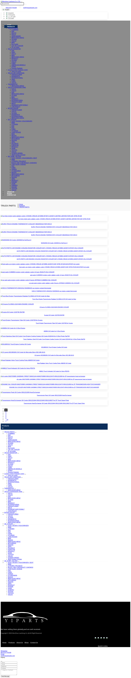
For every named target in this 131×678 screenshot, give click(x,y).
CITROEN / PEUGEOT (18, 161)
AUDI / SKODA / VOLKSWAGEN (21, 121)
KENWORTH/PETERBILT (19, 105)
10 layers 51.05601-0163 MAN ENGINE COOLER (54, 307)
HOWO (13, 66)
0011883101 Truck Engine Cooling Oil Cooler (54, 347)
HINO (13, 52)
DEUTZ (13, 33)
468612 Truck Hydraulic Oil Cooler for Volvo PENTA (54, 371)
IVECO (13, 34)
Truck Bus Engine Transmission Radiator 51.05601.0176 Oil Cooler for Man (54, 299)
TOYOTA (14, 150)
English (7, 9)
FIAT (12, 127)
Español (11, 13)
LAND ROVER (16, 132)
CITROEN (14, 124)
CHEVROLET (15, 106)
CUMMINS (14, 29)
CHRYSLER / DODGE (18, 164)
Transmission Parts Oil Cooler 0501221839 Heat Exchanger (54, 395)
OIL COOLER (12, 119)
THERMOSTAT (13, 84)
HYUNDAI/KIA (16, 171)
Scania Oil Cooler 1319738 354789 (54, 315)
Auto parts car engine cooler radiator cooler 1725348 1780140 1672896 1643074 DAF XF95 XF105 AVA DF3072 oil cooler (54, 267)
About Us (10, 191)
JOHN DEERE (16, 36)
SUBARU (14, 185)
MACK (13, 103)
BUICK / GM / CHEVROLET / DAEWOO (24, 163)
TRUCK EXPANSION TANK (17, 87)
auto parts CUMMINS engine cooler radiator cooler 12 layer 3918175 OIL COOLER (54, 275)
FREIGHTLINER (16, 74)
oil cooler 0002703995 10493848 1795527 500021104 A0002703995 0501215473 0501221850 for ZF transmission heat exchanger (54, 379)
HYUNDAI (14, 131)
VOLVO (13, 41)
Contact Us (11, 195)
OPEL (13, 142)
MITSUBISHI (15, 139)
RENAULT (14, 58)
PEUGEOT (14, 143)
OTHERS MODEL (17, 153)
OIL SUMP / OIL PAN (14, 156)
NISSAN (14, 140)
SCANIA (14, 39)
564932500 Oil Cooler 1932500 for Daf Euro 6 (54, 243)
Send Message (5, 676)
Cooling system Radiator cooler (18, 70)
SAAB (13, 148)
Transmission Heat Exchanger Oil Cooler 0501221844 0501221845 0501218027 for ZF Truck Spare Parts (54, 403)
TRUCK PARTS (13, 28)
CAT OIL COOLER (17, 46)
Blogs (9, 193)
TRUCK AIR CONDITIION (16, 73)
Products (11, 26)
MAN (13, 42)
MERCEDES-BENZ (17, 37)
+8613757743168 (11, 7)
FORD (13, 63)
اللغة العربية (11, 16)
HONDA (14, 169)
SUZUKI (14, 187)
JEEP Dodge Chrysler (18, 155)
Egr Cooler (14, 44)
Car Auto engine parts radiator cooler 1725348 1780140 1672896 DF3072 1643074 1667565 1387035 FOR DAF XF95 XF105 (54, 219)
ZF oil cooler (15, 47)
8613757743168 (6, 652)
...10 (7, 419)
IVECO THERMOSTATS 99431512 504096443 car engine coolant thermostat (54, 291)
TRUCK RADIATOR (14, 49)
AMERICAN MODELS (18, 65)
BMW (13, 122)
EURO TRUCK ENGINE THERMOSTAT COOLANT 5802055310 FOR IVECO (54, 227)
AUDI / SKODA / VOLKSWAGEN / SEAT (24, 158)
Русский (11, 18)
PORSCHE (15, 145)
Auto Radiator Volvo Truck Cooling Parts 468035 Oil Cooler (54, 363)
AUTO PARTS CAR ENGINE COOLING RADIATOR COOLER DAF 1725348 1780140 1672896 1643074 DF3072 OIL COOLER (54, 251)
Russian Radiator (16, 68)
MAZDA (13, 135)
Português (11, 15)
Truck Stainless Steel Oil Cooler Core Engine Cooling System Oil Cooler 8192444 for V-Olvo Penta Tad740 (54, 339)
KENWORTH (15, 76)
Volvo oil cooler (16, 71)
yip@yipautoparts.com (30, 7)
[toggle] (15, 432)
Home (9, 25)
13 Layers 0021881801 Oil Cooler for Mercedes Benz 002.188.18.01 (54, 355)
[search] (25, 4)
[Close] (1, 661)
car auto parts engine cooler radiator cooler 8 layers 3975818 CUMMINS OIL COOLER (54, 283)
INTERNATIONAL (17, 78)
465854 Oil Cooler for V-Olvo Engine (54, 331)
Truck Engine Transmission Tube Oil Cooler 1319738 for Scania (54, 323)
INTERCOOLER (13, 108)
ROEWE (14, 182)
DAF (12, 31)
